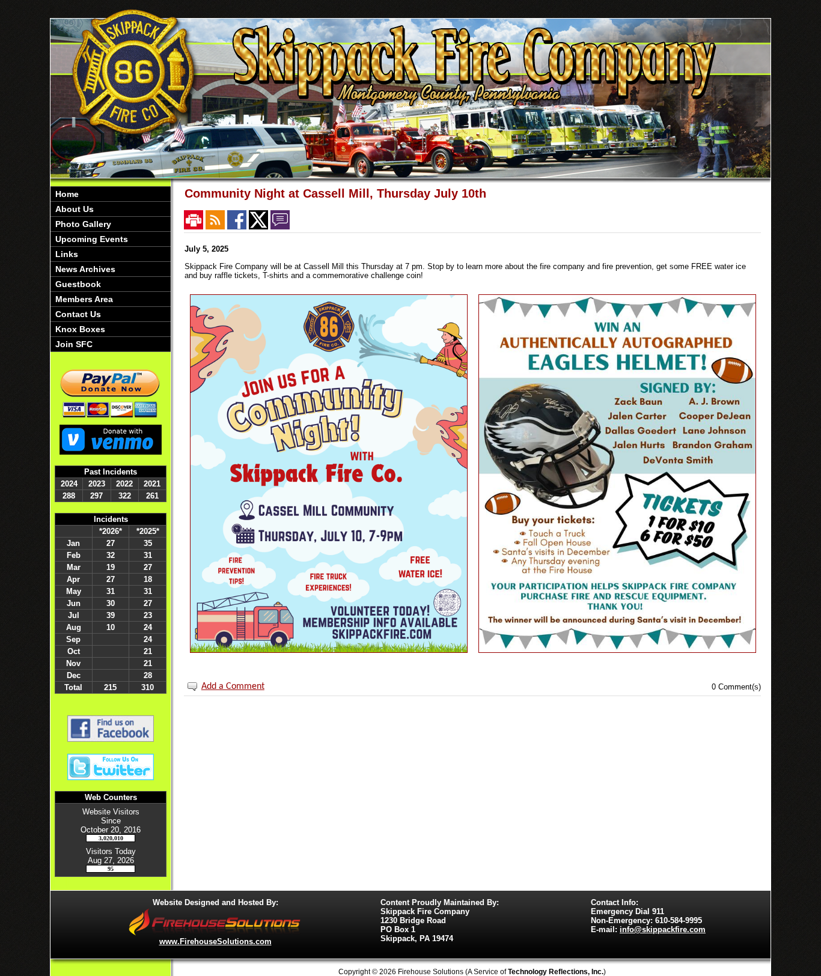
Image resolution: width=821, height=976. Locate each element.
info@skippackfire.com (663, 929)
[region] (110, 269)
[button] (110, 209)
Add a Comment (232, 686)
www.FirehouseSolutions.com (215, 941)
